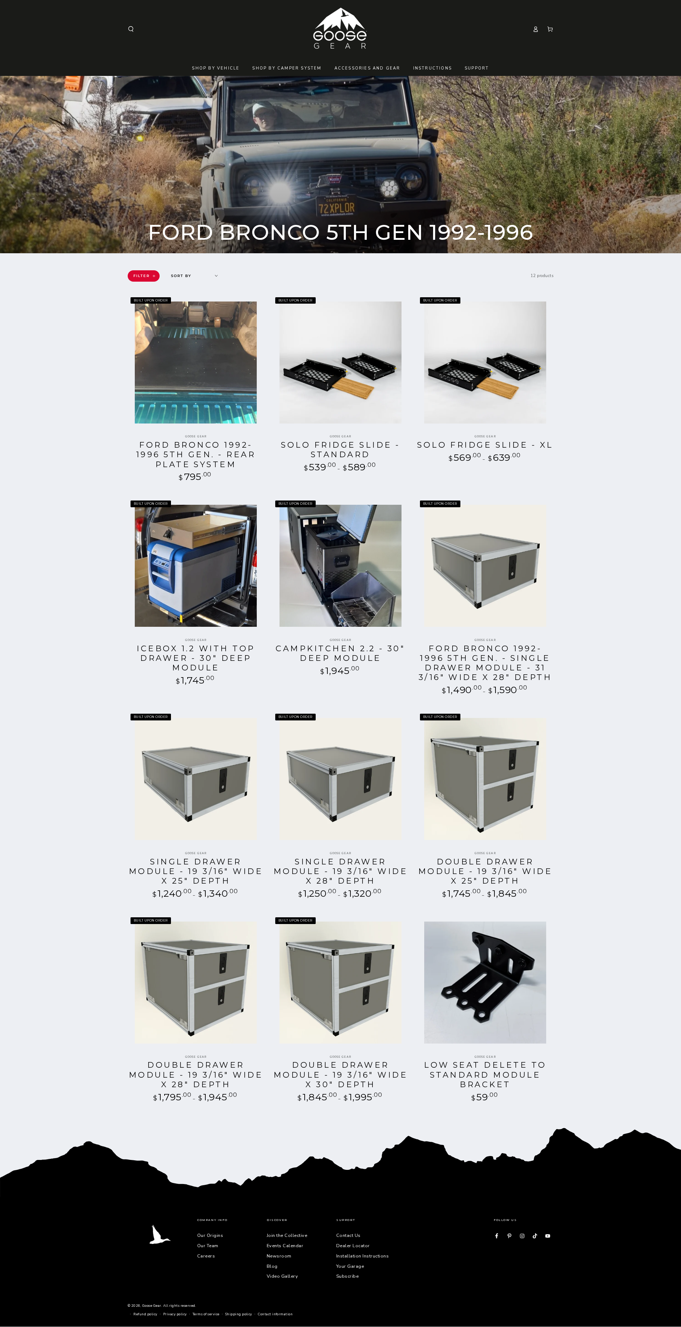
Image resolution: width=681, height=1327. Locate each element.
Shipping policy (238, 1314)
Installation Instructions (362, 1256)
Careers (206, 1256)
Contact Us (348, 1235)
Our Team (207, 1246)
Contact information (275, 1314)
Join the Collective (287, 1235)
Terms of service (206, 1314)
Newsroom (279, 1256)
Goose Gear (151, 1305)
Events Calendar (285, 1246)
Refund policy (145, 1314)
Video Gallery (282, 1276)
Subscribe (347, 1276)
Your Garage (350, 1266)
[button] (130, 29)
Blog (272, 1266)
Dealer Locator (353, 1246)
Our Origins (210, 1235)
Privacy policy (175, 1314)
